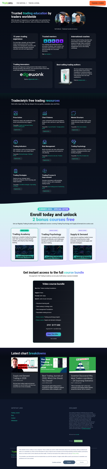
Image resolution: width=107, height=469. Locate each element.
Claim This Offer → (53, 334)
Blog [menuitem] (12, 415)
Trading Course (97, 3)
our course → (48, 54)
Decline (82, 462)
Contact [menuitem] (13, 418)
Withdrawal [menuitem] (14, 420)
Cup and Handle (52, 127)
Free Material (21, 3)
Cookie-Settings (78, 441)
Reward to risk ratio (53, 155)
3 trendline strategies (24, 184)
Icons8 (77, 434)
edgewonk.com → (33, 79)
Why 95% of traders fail (82, 155)
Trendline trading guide (19, 126)
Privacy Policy (75, 453)
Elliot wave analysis (81, 127)
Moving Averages (23, 154)
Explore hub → (17, 129)
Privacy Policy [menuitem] (14, 455)
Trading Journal (34, 3)
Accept (69, 462)
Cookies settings (56, 462)
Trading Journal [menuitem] (15, 413)
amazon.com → (82, 80)
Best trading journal (53, 186)
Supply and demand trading (26, 125)
